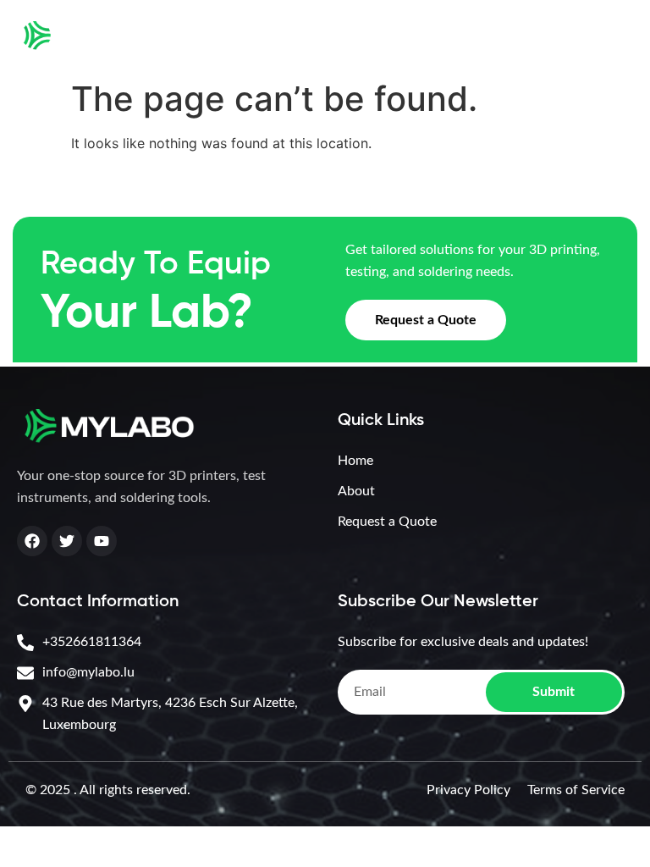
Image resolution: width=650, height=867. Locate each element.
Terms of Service (576, 790)
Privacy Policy (468, 790)
